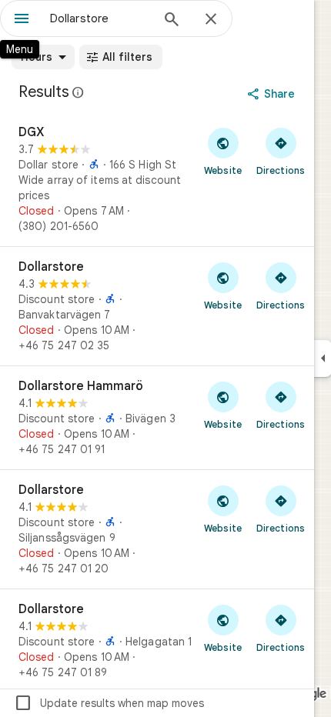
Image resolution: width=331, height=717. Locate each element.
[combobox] (100, 18)
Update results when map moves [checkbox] (109, 703)
